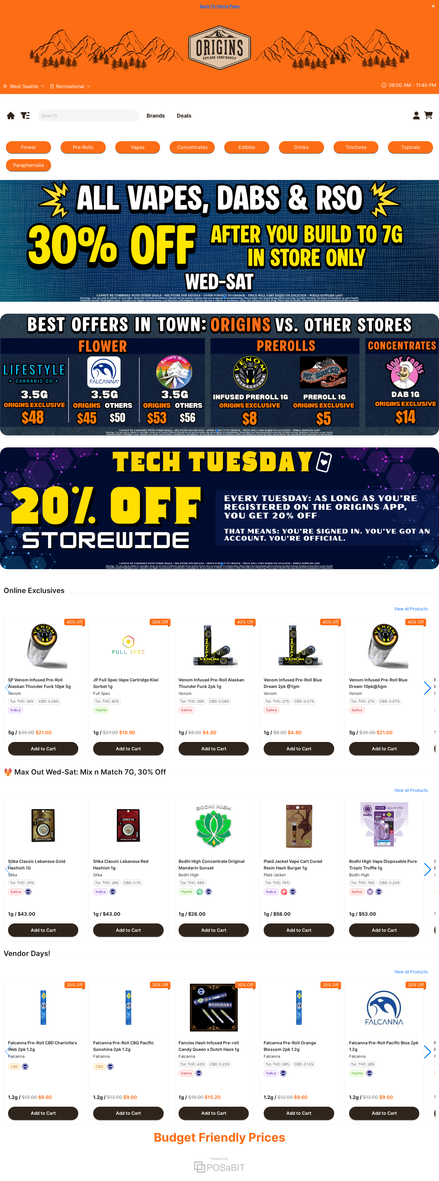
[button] (43, 644)
